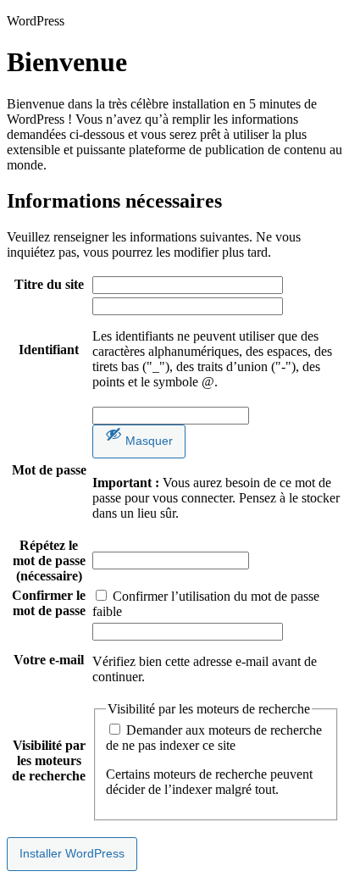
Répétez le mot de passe (49, 560)
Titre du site (49, 284)
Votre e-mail (49, 659)
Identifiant (49, 349)
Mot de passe (49, 470)
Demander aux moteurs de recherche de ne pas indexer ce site (214, 737)
